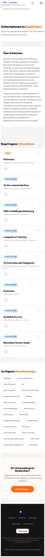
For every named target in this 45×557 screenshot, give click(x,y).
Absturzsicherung (9, 402)
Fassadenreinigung (28, 402)
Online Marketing (9, 384)
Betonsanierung (29, 408)
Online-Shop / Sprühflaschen (13, 445)
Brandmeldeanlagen (10, 408)
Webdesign (7, 378)
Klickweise (21, 550)
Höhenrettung (8, 414)
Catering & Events (32, 421)
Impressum (16, 524)
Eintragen (32, 518)
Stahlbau (29, 396)
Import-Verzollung (9, 433)
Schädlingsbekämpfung (11, 421)
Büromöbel (33, 445)
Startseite (6, 9)
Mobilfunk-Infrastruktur (11, 396)
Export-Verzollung (28, 433)
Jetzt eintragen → (22, 489)
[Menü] (41, 3)
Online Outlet (34, 439)
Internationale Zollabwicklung (13, 439)
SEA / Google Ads (9, 390)
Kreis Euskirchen (16, 9)
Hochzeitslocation (9, 427)
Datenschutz (28, 524)
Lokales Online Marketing (30, 390)
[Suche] (32, 3)
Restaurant (26, 427)
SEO (22, 384)
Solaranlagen (24, 414)
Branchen (22, 518)
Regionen (12, 518)
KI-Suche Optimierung (25, 378)
